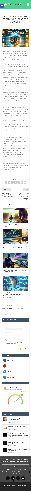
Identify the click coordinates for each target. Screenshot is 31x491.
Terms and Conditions (10, 461)
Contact (5, 459)
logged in (10, 308)
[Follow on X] (18, 478)
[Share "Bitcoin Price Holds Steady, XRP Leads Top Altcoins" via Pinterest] (15, 182)
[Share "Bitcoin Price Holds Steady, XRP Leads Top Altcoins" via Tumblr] (12, 182)
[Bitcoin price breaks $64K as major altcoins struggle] (5, 443)
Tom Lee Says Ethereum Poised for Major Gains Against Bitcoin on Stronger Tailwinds (18, 435)
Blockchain (16, 452)
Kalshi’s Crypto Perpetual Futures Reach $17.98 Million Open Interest (18, 450)
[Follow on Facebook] (8, 478)
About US (12, 459)
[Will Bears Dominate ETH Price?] (15, 215)
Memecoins (16, 445)
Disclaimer (24, 461)
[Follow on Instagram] (13, 478)
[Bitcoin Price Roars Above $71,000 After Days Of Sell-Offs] (15, 260)
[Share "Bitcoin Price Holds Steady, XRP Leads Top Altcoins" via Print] (25, 182)
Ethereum (15, 429)
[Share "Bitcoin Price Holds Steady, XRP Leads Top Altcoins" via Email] (21, 182)
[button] (2, 6)
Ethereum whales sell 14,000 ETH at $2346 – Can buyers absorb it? (16, 427)
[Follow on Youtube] (23, 478)
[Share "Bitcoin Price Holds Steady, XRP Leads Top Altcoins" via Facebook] (6, 182)
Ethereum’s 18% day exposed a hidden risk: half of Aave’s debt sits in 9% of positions (17, 419)
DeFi (15, 422)
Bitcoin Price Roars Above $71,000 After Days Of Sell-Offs (14, 270)
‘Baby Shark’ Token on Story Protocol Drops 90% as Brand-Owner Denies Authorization (14, 294)
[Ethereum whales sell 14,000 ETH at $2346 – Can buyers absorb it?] (5, 428)
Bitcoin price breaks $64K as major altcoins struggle (16, 443)
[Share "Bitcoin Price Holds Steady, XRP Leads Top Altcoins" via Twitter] (9, 182)
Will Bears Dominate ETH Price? (12, 225)
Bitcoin (18, 25)
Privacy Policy (22, 459)
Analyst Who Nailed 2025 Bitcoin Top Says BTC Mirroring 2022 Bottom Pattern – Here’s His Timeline (15, 247)
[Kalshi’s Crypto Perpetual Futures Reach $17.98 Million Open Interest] (5, 450)
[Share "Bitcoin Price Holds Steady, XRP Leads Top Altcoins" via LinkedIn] (18, 182)
